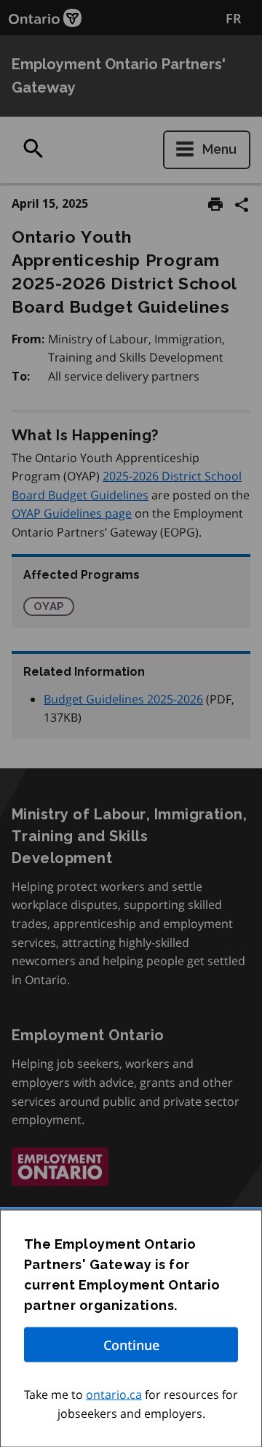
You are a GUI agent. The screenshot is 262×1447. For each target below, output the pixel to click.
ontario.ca (114, 1394)
